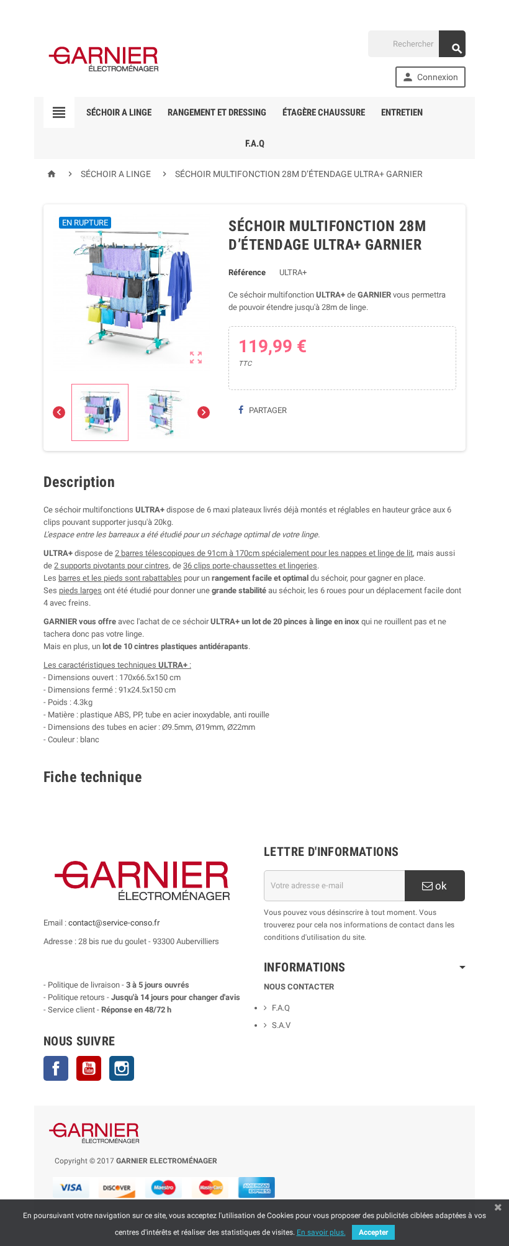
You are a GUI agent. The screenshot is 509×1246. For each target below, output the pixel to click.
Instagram (121, 1068)
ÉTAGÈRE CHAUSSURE (323, 112)
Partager (267, 410)
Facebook (55, 1068)
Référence (247, 272)
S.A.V (281, 1025)
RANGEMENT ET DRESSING (217, 112)
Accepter (373, 1232)
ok (440, 886)
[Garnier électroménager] (105, 58)
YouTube (88, 1068)
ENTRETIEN (402, 112)
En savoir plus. (321, 1232)
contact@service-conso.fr (114, 922)
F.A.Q (254, 143)
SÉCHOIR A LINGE (118, 112)
